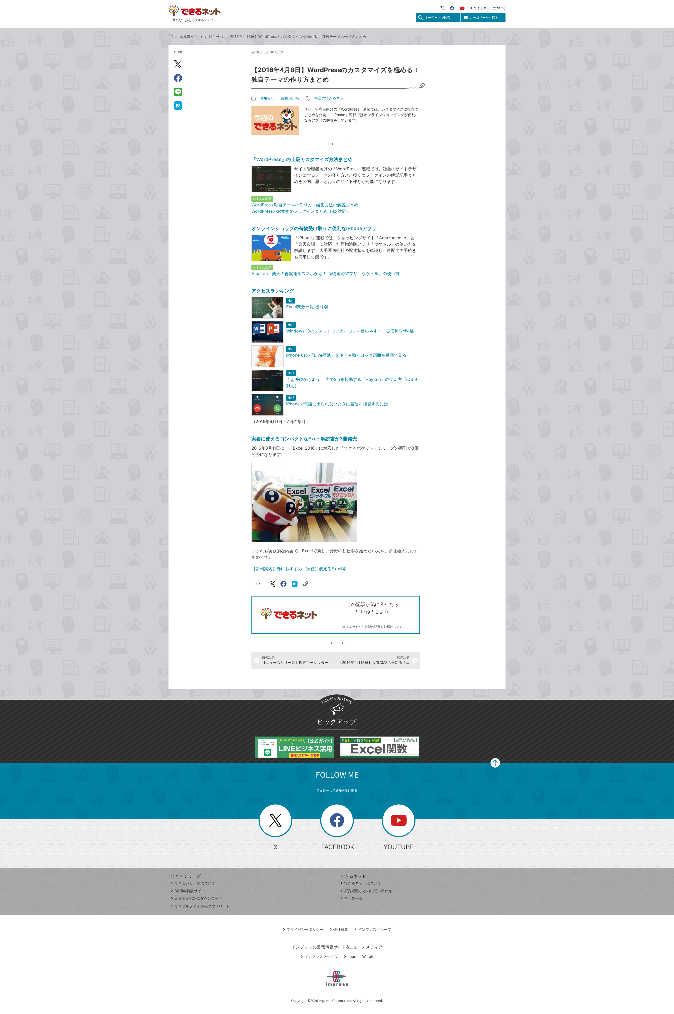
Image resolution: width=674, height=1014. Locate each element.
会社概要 (340, 929)
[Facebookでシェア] (178, 78)
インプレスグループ (374, 929)
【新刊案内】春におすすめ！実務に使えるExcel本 (298, 568)
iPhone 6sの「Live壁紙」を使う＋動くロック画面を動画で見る (346, 355)
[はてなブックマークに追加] (178, 105)
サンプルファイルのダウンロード (202, 906)
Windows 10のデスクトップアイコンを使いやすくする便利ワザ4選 (350, 331)
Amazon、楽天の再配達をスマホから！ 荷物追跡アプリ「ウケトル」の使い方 (325, 273)
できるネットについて (490, 8)
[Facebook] (452, 8)
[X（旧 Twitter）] (442, 8)
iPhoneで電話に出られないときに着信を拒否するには (337, 403)
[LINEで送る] (178, 91)
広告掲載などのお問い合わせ (368, 890)
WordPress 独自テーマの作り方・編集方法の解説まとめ (304, 204)
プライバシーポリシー (304, 929)
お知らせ (212, 36)
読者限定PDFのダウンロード (198, 898)
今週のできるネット (330, 98)
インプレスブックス (321, 956)
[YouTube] (462, 8)
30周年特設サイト (190, 890)
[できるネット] (170, 36)
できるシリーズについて (195, 883)
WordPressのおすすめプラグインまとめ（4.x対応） (300, 211)
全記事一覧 (353, 898)
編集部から (189, 36)
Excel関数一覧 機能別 (307, 306)
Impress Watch (360, 956)
